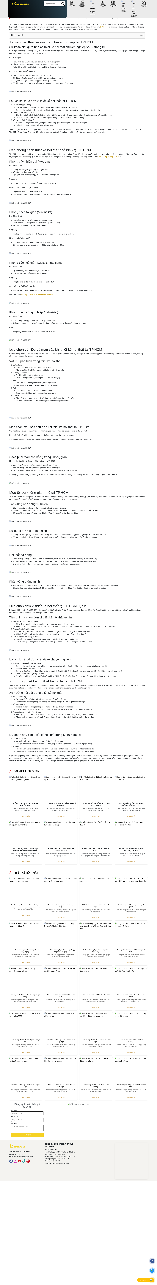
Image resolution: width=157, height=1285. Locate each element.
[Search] (62, 3)
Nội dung (14, 1123)
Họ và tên (14, 1110)
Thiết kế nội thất (25, 872)
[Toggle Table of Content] (140, 35)
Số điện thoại (15, 1117)
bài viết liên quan (26, 771)
